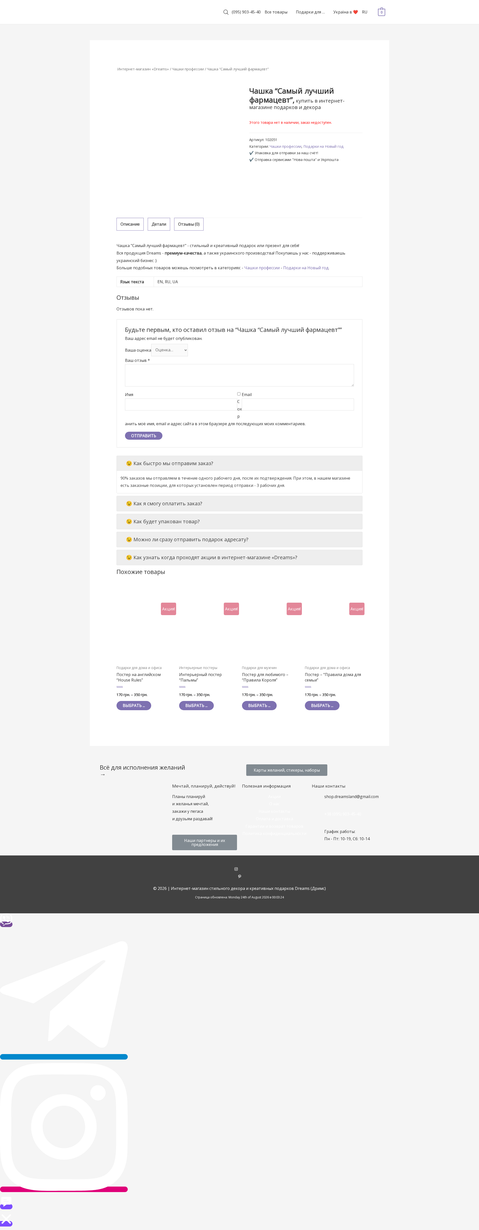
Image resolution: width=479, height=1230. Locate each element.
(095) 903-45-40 (246, 12)
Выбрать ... (134, 705)
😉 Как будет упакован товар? (163, 521)
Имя (129, 394)
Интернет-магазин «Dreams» (143, 68)
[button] (286, 770)
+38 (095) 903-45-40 (342, 814)
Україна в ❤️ (345, 12)
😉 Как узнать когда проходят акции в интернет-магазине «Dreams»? (211, 557)
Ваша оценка (138, 350)
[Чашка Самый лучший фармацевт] (178, 147)
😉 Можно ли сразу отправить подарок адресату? (187, 539)
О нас (274, 804)
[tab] (130, 224)
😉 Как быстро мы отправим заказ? (169, 463)
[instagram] (239, 869)
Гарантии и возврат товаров (274, 826)
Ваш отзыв (137, 360)
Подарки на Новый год (323, 146)
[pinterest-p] (239, 877)
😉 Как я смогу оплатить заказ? (164, 503)
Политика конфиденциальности (274, 833)
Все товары (276, 12)
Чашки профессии (188, 68)
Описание (130, 224)
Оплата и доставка (274, 818)
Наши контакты (274, 811)
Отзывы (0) (189, 224)
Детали (159, 224)
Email (247, 394)
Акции (274, 796)
